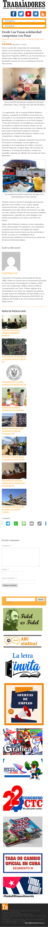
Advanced (9, 602)
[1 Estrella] (3, 44)
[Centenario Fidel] (22, 630)
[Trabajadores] (5, 907)
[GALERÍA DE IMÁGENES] (22, 754)
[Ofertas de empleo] (24, 704)
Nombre (5, 569)
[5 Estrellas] (11, 44)
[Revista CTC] (22, 847)
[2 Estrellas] (5, 44)
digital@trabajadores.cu (34, 923)
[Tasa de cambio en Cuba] (22, 872)
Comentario (7, 546)
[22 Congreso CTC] (22, 811)
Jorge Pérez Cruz (9, 273)
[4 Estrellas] (9, 44)
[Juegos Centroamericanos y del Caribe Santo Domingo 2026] (22, 780)
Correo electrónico (9, 578)
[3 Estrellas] (7, 44)
